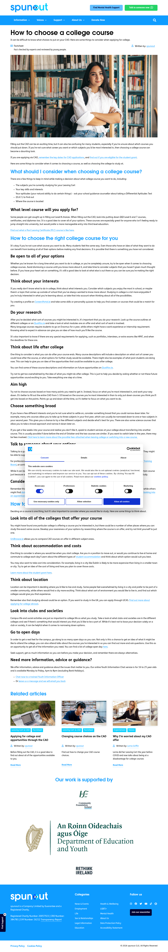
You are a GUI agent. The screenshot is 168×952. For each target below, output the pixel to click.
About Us (77, 20)
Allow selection (84, 501)
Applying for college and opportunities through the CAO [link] (29, 738)
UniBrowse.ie (16, 539)
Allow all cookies (122, 501)
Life (76, 914)
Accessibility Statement (111, 928)
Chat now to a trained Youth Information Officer (40, 677)
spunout (150, 46)
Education (79, 928)
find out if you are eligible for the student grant (113, 158)
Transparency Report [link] (51, 920)
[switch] (69, 491)
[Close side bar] (4, 914)
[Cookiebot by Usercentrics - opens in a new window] (128, 449)
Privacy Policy (17, 946)
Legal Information (83, 923)
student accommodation (88, 557)
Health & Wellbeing (109, 904)
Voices (40, 20)
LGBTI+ (103, 909)
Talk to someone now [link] (139, 8)
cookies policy (101, 477)
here (105, 647)
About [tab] (123, 458)
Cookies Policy (34, 946)
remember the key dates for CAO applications (61, 158)
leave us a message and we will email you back (42, 681)
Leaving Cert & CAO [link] (21, 730)
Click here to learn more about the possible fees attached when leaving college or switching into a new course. (83, 437)
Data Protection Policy (110, 923)
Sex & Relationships (84, 918)
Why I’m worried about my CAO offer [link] (132, 738)
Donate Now (98, 20)
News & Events (82, 904)
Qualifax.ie (39, 323)
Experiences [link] (119, 730)
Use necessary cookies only (46, 501)
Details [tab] (84, 458)
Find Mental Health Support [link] (106, 8)
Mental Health (107, 914)
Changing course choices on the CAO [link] (84, 736)
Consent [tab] (45, 458)
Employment (81, 909)
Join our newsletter (141, 912)
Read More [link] (15, 765)
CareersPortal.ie (42, 302)
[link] (29, 896)
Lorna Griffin (133, 746)
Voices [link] (131, 730)
